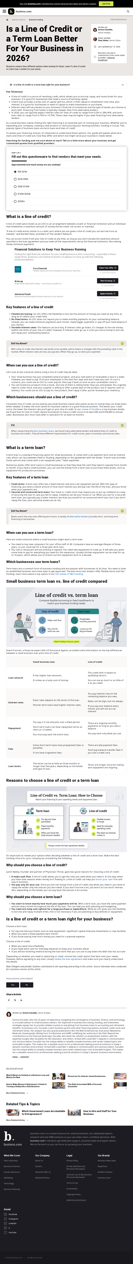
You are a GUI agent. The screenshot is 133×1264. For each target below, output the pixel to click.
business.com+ (38, 1140)
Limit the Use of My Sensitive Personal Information (79, 1175)
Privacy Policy (72, 1160)
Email (15, 1057)
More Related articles (15, 1093)
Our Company (42, 1155)
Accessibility (71, 1188)
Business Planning (12, 1189)
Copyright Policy (73, 1194)
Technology (9, 1183)
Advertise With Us (43, 1172)
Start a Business (11, 1160)
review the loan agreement (68, 959)
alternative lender (78, 516)
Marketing (8, 1177)
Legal (69, 1155)
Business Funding (36, 20)
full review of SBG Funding (69, 574)
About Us (39, 1160)
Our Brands (104, 1155)
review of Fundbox (91, 409)
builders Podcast (105, 1172)
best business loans (44, 431)
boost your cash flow (107, 879)
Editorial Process (42, 1177)
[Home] (19, 11)
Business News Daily (107, 1160)
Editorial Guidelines (106, 58)
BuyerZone (102, 1166)
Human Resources (12, 1172)
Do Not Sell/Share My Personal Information (75, 1167)
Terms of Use (72, 1183)
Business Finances (18, 20)
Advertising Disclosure (76, 1200)
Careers (38, 1166)
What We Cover (12, 1155)
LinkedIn (24, 1057)
